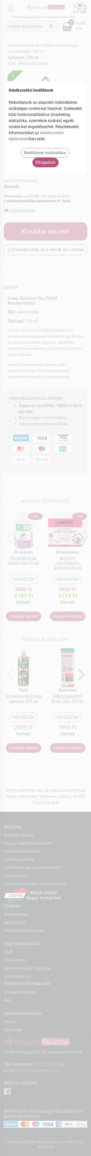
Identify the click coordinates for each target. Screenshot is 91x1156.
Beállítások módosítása (45, 152)
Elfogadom (45, 162)
